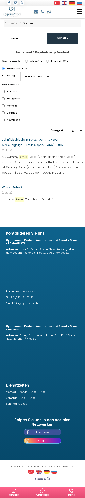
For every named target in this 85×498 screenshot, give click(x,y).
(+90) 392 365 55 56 (42, 11)
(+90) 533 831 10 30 (49, 11)
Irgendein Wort (60, 61)
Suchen (63, 38)
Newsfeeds (13, 120)
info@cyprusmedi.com (36, 11)
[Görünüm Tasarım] (42, 479)
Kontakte (12, 105)
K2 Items (12, 91)
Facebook (42, 432)
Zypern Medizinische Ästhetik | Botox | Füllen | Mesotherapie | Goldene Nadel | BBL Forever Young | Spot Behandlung (12, 12)
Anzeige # (57, 130)
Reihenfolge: (9, 75)
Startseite (11, 23)
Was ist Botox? (12, 187)
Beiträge (12, 112)
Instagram (42, 440)
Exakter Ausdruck (17, 68)
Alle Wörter (36, 61)
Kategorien (13, 98)
